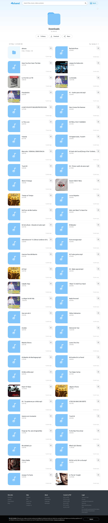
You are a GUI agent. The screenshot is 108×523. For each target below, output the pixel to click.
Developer (47, 503)
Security (84, 503)
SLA (83, 507)
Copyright (47, 501)
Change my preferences (59, 520)
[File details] (61, 52)
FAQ (27, 499)
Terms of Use (85, 497)
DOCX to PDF (66, 501)
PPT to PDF (66, 505)
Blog (9, 503)
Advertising (47, 499)
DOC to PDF (66, 497)
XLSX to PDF (66, 507)
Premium (10, 497)
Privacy (83, 499)
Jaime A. (54, 31)
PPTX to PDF (66, 499)
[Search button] (85, 3)
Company (47, 497)
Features (28, 503)
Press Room (11, 501)
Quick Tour (29, 501)
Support (28, 497)
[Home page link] (15, 3)
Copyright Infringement (87, 501)
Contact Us (29, 505)
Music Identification (86, 505)
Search (9, 499)
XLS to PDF (66, 503)
